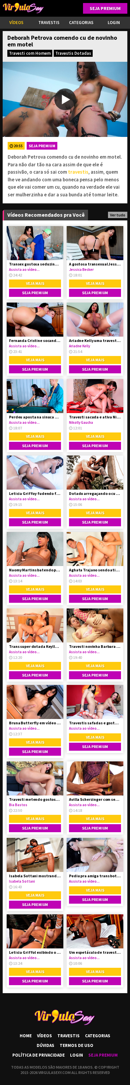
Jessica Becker (81, 269)
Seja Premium (105, 8)
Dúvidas (45, 1045)
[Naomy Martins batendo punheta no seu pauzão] (35, 549)
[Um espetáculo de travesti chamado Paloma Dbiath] (95, 931)
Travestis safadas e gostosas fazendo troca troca (95, 722)
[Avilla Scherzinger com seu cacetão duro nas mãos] (95, 778)
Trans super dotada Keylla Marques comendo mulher (35, 646)
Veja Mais (35, 283)
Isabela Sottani (22, 881)
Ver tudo (117, 214)
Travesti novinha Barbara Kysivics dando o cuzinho (95, 646)
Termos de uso (76, 1045)
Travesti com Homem (30, 53)
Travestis (48, 22)
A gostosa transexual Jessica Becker (95, 263)
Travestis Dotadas (73, 53)
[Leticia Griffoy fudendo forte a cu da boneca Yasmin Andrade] (35, 473)
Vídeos (16, 22)
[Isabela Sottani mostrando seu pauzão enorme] (35, 855)
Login (76, 1055)
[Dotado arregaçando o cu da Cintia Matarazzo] (95, 473)
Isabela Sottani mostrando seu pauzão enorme (35, 875)
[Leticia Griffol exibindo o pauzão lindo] (35, 931)
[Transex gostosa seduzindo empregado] (35, 243)
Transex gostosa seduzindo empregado (35, 263)
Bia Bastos (18, 804)
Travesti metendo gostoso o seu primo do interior (35, 799)
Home (26, 1036)
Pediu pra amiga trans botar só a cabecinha (95, 875)
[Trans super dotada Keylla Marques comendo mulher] (35, 625)
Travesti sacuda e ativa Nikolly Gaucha (95, 416)
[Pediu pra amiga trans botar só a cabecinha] (95, 855)
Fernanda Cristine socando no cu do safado (35, 340)
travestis (78, 172)
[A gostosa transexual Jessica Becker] (95, 243)
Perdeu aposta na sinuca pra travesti (35, 416)
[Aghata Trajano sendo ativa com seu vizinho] (95, 549)
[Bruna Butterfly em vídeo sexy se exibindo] (35, 702)
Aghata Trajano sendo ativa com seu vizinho (95, 569)
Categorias (81, 22)
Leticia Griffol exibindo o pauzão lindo (35, 952)
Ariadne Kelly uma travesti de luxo (95, 340)
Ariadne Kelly (79, 346)
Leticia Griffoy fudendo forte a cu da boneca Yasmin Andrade (35, 493)
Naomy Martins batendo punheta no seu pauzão (35, 569)
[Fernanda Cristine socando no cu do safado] (35, 320)
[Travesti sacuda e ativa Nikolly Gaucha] (95, 396)
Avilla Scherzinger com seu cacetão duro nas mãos (95, 799)
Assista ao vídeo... (24, 269)
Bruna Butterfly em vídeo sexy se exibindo (35, 722)
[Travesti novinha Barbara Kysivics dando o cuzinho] (95, 625)
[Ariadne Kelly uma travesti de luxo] (95, 320)
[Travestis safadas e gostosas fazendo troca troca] (95, 702)
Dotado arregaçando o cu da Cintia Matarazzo (95, 493)
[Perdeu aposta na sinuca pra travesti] (35, 396)
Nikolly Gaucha (81, 422)
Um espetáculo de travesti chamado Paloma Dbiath (95, 952)
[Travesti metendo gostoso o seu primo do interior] (35, 778)
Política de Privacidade (38, 1055)
